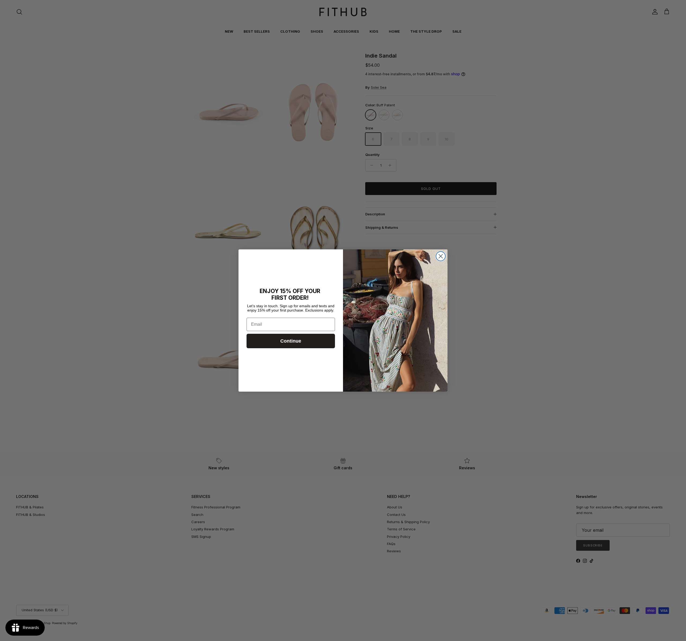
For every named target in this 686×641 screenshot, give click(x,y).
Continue (290, 341)
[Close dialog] (440, 256)
